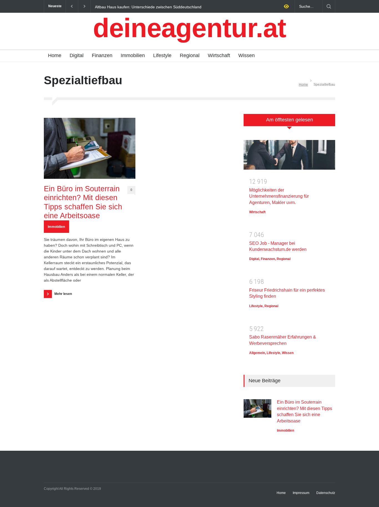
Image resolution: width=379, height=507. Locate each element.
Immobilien (133, 55)
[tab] (289, 123)
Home (54, 55)
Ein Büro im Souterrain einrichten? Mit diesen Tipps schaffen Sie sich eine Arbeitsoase (83, 202)
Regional (189, 55)
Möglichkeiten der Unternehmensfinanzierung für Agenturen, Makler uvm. (279, 196)
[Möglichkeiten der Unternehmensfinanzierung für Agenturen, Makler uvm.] (289, 157)
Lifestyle (162, 55)
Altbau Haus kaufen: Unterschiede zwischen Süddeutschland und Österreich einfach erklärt (148, 7)
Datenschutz (325, 493)
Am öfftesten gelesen (289, 120)
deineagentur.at (189, 28)
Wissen (246, 55)
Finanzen (102, 55)
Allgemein (257, 353)
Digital (77, 55)
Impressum (301, 493)
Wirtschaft (219, 55)
